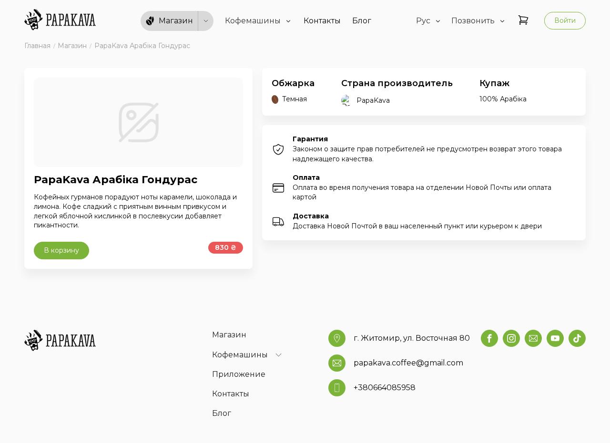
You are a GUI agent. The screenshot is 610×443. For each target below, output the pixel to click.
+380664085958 (385, 387)
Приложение (238, 374)
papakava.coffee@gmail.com (408, 362)
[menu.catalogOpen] (206, 21)
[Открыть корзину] (523, 20)
